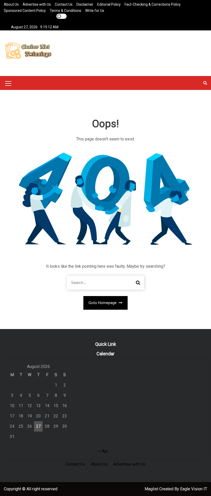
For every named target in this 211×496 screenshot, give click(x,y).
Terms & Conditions (65, 11)
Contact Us (64, 4)
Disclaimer (84, 4)
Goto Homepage (103, 302)
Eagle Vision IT (193, 488)
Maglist (152, 488)
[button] (205, 82)
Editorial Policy (109, 4)
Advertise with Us (37, 4)
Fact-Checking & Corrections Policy (153, 4)
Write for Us (94, 11)
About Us (11, 4)
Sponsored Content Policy (25, 11)
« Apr (103, 451)
